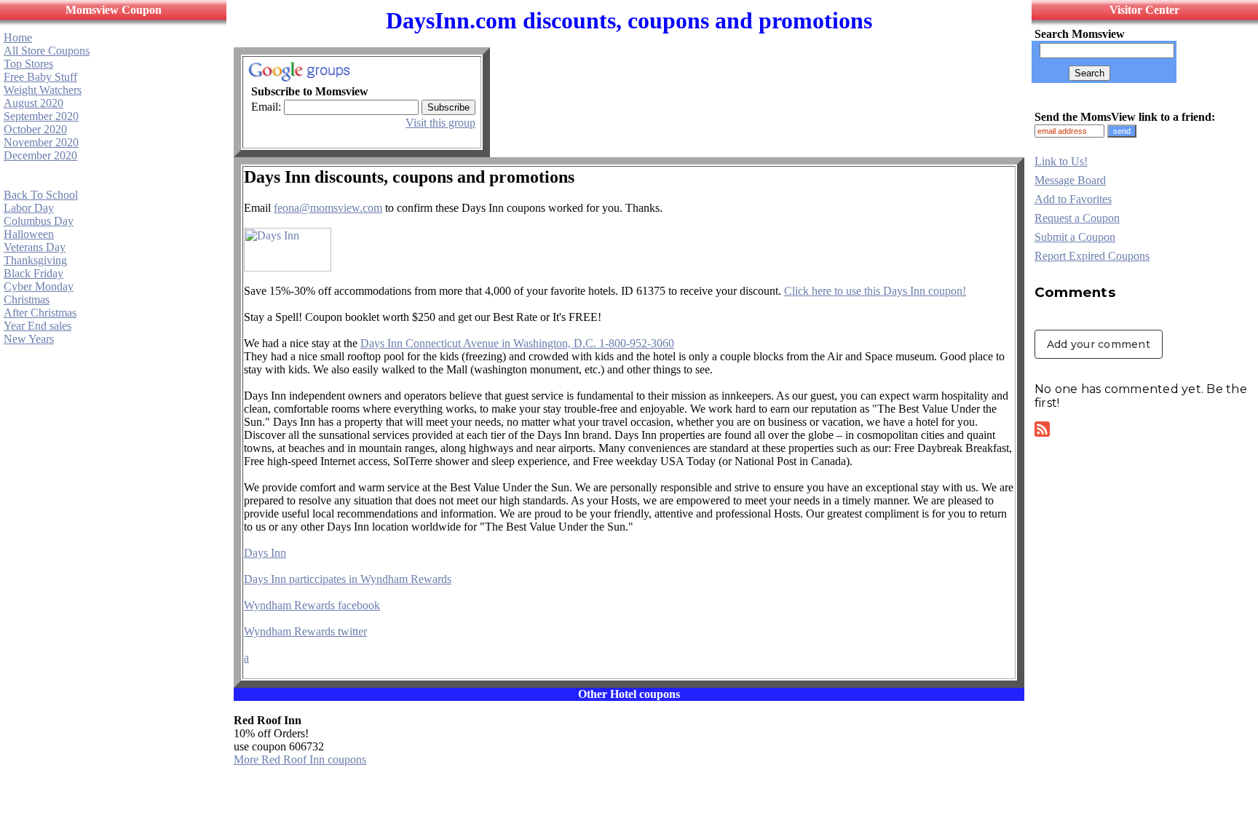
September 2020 (41, 116)
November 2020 (41, 142)
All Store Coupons (47, 50)
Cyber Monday (39, 286)
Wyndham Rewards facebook (312, 605)
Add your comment (1098, 344)
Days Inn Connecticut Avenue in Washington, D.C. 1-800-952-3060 (517, 343)
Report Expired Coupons (1092, 256)
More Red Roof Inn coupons (300, 759)
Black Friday (33, 273)
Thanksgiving (35, 260)
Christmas (27, 299)
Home (18, 37)
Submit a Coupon (1075, 237)
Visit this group (440, 122)
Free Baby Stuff (40, 77)
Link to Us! (1061, 161)
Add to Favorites (1073, 199)
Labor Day (29, 208)
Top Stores (28, 63)
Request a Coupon (1077, 218)
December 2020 (40, 155)
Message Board (1070, 180)
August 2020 (33, 103)
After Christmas (40, 312)
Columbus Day (39, 221)
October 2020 (35, 129)
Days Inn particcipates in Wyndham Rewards (347, 579)
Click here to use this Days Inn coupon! (875, 291)
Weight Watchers (43, 90)
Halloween (29, 234)
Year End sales (37, 326)
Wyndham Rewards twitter (305, 631)
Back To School (41, 195)
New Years (29, 339)
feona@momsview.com (328, 208)
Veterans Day (35, 247)
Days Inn (265, 553)
